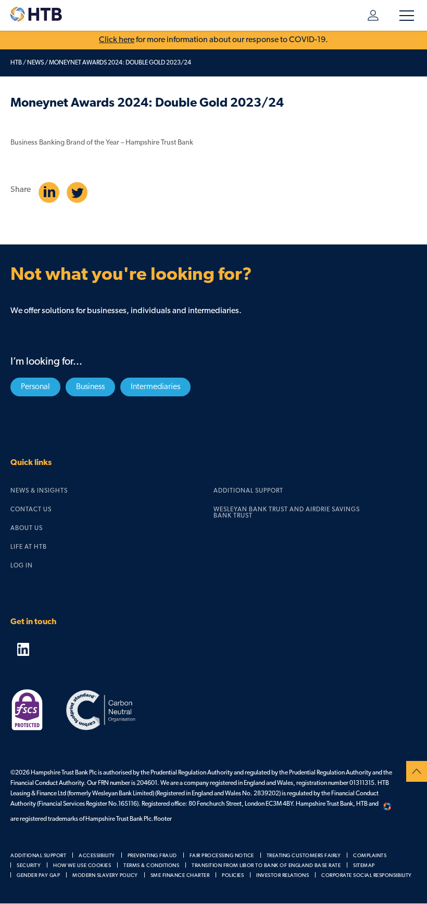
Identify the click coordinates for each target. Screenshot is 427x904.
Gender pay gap (38, 876)
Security (29, 866)
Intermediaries (155, 387)
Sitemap (364, 866)
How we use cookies (82, 866)
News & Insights (39, 491)
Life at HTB (28, 547)
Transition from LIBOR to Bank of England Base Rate (266, 866)
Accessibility (97, 856)
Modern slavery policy (105, 876)
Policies (233, 876)
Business (90, 387)
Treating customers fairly (304, 856)
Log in (368, 15)
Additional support (248, 491)
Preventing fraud (152, 856)
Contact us (31, 510)
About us (26, 528)
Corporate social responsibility (366, 876)
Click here (116, 40)
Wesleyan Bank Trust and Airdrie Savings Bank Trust (287, 513)
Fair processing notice (222, 856)
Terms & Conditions (151, 866)
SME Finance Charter (180, 876)
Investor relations (282, 876)
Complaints (369, 856)
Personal (35, 387)
